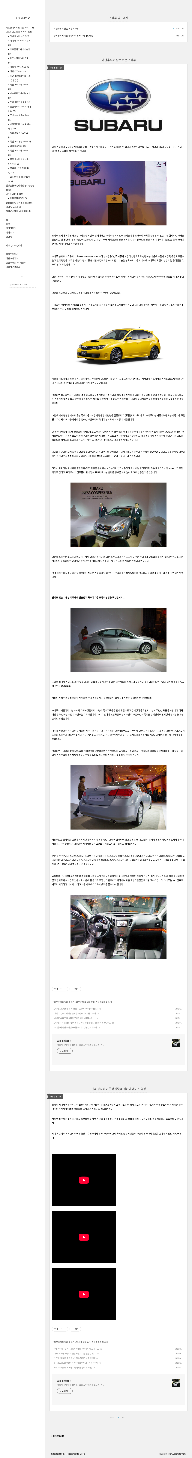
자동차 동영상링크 (20, 67)
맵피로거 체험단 (18, 198)
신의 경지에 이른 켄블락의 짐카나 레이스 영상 (73, 35)
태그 (8, 224)
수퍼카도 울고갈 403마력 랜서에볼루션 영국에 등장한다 (76, 1363)
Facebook (69, 1454)
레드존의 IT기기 (14, 194)
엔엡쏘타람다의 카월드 (16, 262)
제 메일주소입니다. (14, 245)
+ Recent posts (57, 1436)
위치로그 (10, 232)
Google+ (83, 1454)
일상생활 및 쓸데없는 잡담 (19, 203)
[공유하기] (61, 989)
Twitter (62, 1454)
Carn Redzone (22, 18)
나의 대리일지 (18, 146)
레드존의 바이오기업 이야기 (20, 28)
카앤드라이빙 (12, 254)
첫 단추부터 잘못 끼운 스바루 (66, 28)
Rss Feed (54, 1454)
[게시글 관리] (65, 989)
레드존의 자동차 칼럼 (85, 1002)
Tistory (169, 1454)
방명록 (9, 237)
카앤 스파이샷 (18, 71)
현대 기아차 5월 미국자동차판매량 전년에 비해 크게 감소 (76, 1349)
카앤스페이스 (12, 258)
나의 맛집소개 (13, 207)
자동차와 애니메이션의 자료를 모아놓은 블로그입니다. (80, 1045)
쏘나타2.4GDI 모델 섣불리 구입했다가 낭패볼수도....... (75, 1018)
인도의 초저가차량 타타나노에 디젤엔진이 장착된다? (75, 1358)
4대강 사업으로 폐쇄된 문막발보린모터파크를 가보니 (75, 1013)
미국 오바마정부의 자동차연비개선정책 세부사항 (73, 1367)
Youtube (76, 1454)
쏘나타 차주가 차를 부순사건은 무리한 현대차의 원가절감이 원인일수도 (82, 1023)
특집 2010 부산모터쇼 (20, 141)
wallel (184, 1454)
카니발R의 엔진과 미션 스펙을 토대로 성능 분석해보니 (75, 1027)
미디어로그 (11, 228)
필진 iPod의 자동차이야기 (18, 211)
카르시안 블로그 (13, 267)
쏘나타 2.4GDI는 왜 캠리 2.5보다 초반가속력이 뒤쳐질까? (76, 1009)
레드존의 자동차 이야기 (19, 32)
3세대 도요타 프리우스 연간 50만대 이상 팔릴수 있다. (75, 1353)
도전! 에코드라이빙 (20, 102)
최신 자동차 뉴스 (19, 36)
